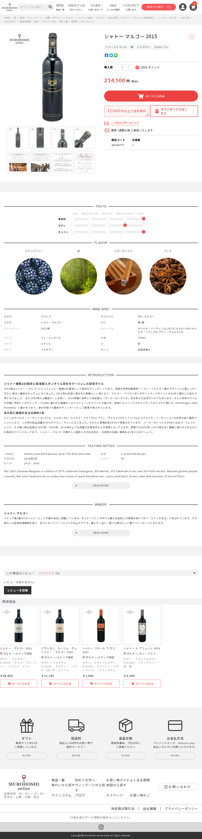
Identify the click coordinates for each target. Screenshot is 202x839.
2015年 (185, 17)
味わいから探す (63, 785)
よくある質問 (140, 780)
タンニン (63, 232)
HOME (7, 17)
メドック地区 (85, 17)
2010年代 (113, 17)
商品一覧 (58, 780)
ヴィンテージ (35, 17)
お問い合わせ (179, 786)
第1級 (74, 21)
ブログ (80, 795)
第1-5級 (64, 21)
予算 (47, 17)
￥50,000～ (10, 21)
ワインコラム (61, 795)
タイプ (125, 17)
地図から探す (116, 785)
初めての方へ (85, 780)
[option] (52, 77)
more (26, 755)
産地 (22, 17)
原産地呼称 (25, 21)
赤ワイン (58, 17)
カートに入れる (155, 96)
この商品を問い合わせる (125, 122)
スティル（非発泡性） (143, 17)
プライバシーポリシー (181, 808)
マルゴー (100, 17)
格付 (37, 21)
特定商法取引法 (123, 808)
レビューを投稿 (17, 590)
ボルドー (70, 17)
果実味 (62, 219)
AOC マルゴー (87, 21)
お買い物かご (140, 795)
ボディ (62, 225)
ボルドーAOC (49, 21)
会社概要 (149, 808)
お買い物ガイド (118, 780)
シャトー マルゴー (168, 17)
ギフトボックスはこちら (174, 111)
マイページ (114, 795)
